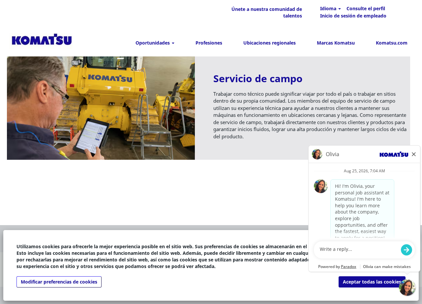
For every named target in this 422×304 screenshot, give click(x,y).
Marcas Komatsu (336, 43)
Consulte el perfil (366, 8)
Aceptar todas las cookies (372, 282)
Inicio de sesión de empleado (353, 16)
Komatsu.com (391, 43)
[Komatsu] (41, 40)
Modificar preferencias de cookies (59, 282)
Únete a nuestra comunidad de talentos (266, 12)
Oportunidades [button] (153, 43)
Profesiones (209, 43)
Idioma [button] (329, 8)
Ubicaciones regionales (269, 43)
